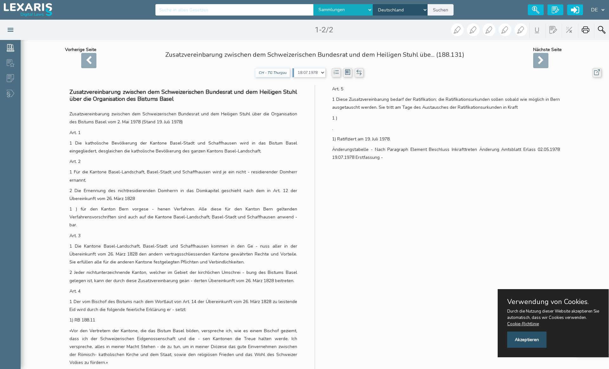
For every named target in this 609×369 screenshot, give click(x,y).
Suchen (440, 10)
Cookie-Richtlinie (523, 324)
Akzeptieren (527, 340)
